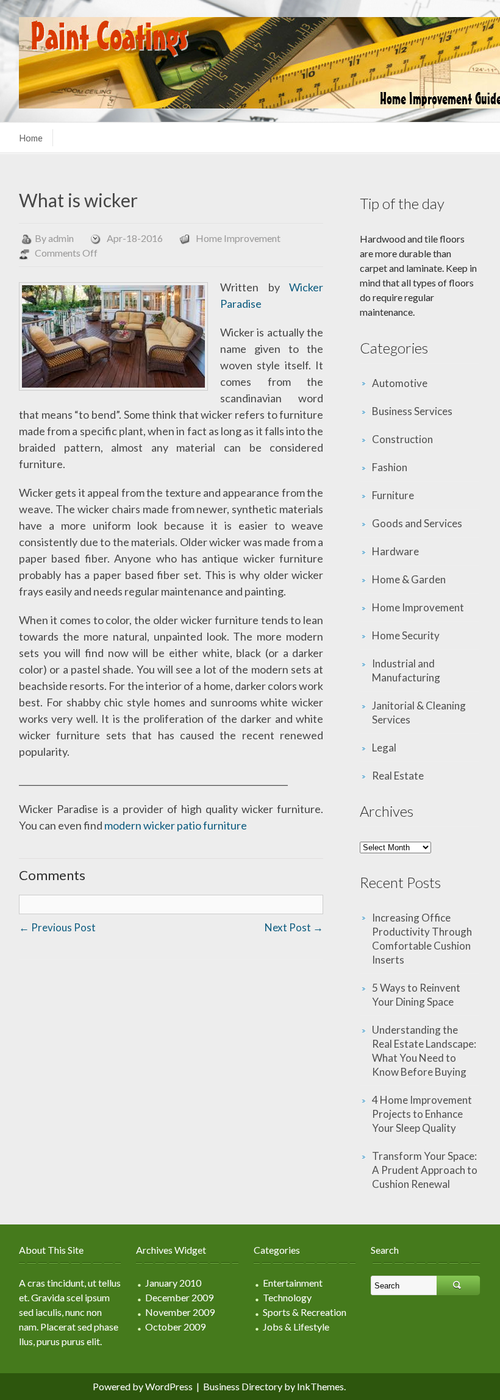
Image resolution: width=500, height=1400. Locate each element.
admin (61, 238)
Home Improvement (238, 238)
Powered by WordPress (143, 1386)
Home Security (406, 635)
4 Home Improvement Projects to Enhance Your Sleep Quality (422, 1113)
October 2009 (175, 1326)
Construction (402, 439)
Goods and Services (417, 523)
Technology (287, 1297)
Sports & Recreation (304, 1312)
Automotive (399, 383)
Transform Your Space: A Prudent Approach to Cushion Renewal (424, 1169)
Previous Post (57, 927)
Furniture (393, 495)
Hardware (395, 551)
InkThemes (320, 1386)
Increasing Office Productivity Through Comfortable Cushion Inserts (422, 938)
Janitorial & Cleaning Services (419, 712)
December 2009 (179, 1297)
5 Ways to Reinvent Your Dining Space (416, 994)
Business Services (412, 411)
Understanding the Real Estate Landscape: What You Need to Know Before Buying (424, 1050)
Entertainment (293, 1282)
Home (31, 137)
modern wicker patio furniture (175, 825)
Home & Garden (409, 579)
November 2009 (180, 1312)
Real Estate (398, 775)
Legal (384, 747)
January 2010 (173, 1282)
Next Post (294, 927)
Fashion (389, 467)
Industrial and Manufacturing (406, 670)
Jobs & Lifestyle (296, 1326)
